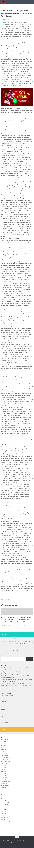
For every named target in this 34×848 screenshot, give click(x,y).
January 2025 (4, 777)
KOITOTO (3, 22)
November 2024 (5, 781)
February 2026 (5, 751)
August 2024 (4, 787)
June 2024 (3, 791)
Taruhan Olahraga (5, 821)
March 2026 (4, 749)
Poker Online (4, 813)
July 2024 (3, 789)
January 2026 (4, 753)
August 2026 (4, 740)
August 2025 (4, 763)
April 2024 (3, 795)
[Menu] (32, 2)
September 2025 (5, 761)
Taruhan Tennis (5, 825)
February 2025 (5, 775)
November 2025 (5, 757)
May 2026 (3, 745)
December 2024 (5, 779)
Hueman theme (25, 842)
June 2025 (3, 767)
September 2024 (5, 785)
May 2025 (3, 769)
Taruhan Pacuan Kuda (6, 823)
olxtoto (3, 709)
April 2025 (3, 771)
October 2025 (4, 759)
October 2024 (4, 783)
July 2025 (3, 765)
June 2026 (3, 744)
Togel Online (4, 827)
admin (4, 19)
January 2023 (4, 805)
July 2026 (3, 742)
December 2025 (5, 755)
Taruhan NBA (4, 819)
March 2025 (4, 773)
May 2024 (3, 793)
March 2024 (4, 797)
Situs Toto (3, 701)
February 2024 (5, 799)
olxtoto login (4, 722)
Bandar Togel (5, 6)
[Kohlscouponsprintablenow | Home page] (4, 2)
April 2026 (3, 747)
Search (3, 656)
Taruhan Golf (4, 817)
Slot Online (4, 815)
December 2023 (5, 803)
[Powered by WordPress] (11, 842)
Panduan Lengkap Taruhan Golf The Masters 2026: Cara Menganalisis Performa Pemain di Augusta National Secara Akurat (16, 685)
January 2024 (4, 801)
